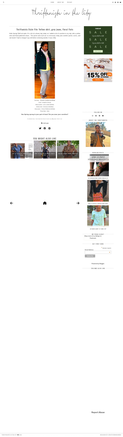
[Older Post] (78, 203)
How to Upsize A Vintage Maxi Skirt (98, 203)
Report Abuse (98, 412)
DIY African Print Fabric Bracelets (98, 178)
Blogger (101, 263)
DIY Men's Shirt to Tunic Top (98, 229)
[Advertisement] (44, 182)
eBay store (54, 118)
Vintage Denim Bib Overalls (70, 153)
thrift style (46, 123)
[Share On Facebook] (45, 128)
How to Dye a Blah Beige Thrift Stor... (23, 154)
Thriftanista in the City (9, 434)
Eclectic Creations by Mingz (47, 100)
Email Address (97, 249)
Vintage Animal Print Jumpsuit (46, 153)
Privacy (69, 2)
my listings (96, 236)
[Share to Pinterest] (49, 128)
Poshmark (93, 238)
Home (52, 2)
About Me (61, 2)
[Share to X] (40, 128)
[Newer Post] (11, 203)
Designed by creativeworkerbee (110, 434)
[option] (23, 149)
